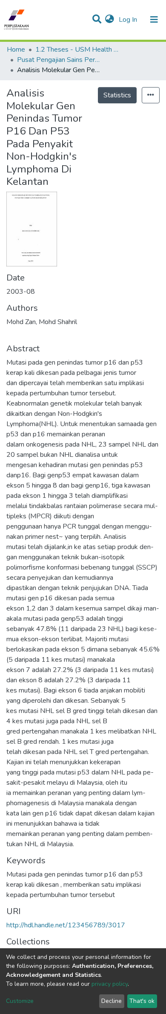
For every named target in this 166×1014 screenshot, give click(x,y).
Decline (111, 1001)
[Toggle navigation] (154, 19)
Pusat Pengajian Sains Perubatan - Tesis (59, 59)
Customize (20, 1001)
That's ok (142, 1001)
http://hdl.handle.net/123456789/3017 (65, 925)
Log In (129, 19)
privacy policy (110, 984)
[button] (109, 20)
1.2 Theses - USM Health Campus (77, 49)
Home (16, 49)
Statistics (117, 95)
